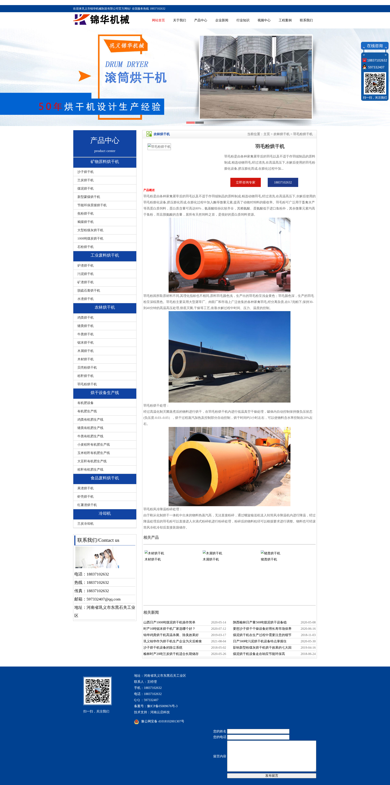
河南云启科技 (160, 712)
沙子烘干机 (85, 172)
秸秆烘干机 (85, 376)
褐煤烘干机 (85, 222)
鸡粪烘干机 (85, 317)
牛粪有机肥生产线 (90, 436)
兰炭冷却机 (85, 523)
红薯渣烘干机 (87, 505)
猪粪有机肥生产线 (90, 428)
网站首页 (158, 20)
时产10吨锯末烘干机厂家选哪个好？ (169, 628)
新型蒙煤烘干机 (88, 197)
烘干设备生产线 (105, 392)
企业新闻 (221, 20)
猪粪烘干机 (85, 326)
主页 (266, 134)
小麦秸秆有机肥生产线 (93, 444)
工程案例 (285, 20)
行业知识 (242, 20)
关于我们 (179, 20)
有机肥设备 (85, 403)
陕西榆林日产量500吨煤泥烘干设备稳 (260, 622)
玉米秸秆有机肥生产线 (93, 453)
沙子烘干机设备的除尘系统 (162, 647)
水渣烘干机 (85, 299)
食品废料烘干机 (105, 478)
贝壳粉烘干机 (87, 367)
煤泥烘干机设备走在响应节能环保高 (259, 654)
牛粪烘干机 (85, 334)
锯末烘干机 (85, 342)
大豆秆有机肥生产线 (92, 461)
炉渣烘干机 (85, 265)
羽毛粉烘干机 (87, 384)
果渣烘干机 (85, 488)
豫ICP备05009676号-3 (162, 706)
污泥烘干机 (85, 274)
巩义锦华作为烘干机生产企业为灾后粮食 (172, 641)
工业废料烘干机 (105, 255)
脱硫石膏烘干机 (88, 290)
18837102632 (283, 182)
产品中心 (200, 20)
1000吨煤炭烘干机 (90, 238)
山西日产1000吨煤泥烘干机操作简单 (169, 622)
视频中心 (264, 20)
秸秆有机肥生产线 (90, 469)
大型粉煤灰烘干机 (90, 230)
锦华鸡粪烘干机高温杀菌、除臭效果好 (171, 635)
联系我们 (306, 20)
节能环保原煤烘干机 (92, 205)
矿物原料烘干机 (105, 161)
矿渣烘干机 (85, 282)
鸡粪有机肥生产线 (90, 419)
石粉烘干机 (85, 247)
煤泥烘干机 (85, 188)
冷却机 (105, 513)
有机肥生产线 (87, 411)
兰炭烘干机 (85, 180)
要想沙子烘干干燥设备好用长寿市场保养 (262, 628)
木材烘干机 (85, 359)
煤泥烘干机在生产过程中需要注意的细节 (262, 635)
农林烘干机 (105, 307)
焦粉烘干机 (85, 213)
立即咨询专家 (245, 182)
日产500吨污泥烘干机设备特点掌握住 (260, 641)
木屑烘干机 (85, 351)
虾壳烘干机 (85, 496)
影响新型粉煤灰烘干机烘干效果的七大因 (262, 647)
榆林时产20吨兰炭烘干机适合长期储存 (171, 654)
